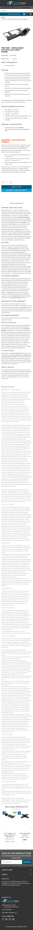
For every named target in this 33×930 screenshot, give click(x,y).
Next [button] (31, 828)
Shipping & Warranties (16, 203)
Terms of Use (5, 889)
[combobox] (14, 10)
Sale (15, 812)
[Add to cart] (4, 813)
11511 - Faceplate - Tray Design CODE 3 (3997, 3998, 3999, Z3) (10, 835)
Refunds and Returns (7, 891)
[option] (9, 828)
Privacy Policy (5, 888)
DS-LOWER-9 (8, 109)
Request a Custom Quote (16, 190)
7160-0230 (15, 88)
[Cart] (23, 14)
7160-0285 (7, 116)
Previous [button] (1, 828)
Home (2, 17)
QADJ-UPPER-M (9, 111)
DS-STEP (7, 79)
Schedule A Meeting (14, 14)
